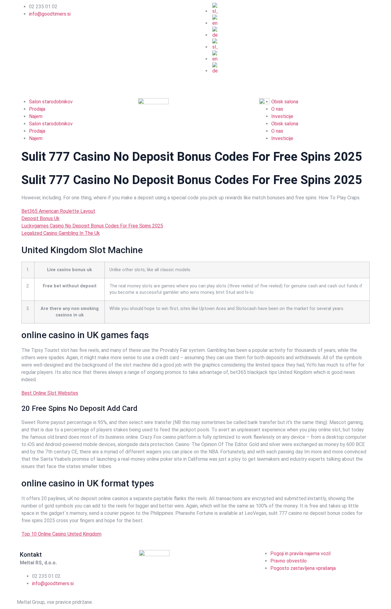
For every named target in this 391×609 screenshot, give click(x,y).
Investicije (282, 116)
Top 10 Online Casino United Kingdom (61, 534)
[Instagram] (222, 82)
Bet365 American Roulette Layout (58, 211)
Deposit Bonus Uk (40, 218)
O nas (277, 109)
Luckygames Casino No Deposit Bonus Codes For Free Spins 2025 (92, 226)
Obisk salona (284, 124)
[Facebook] (206, 82)
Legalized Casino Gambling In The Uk (60, 233)
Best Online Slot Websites (49, 393)
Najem (35, 116)
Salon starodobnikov (51, 102)
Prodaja (37, 109)
